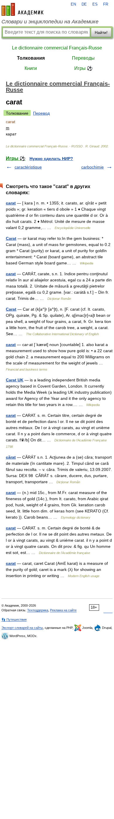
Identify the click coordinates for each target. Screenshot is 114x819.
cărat (11, 457)
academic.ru (22, 9)
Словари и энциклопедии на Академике (50, 22)
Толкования (31, 58)
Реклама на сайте (63, 610)
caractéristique (28, 167)
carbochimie (92, 167)
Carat (11, 238)
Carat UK (14, 380)
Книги (31, 68)
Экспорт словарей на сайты (22, 627)
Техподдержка (37, 610)
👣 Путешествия (14, 619)
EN (73, 4)
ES (95, 4)
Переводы (83, 58)
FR (105, 4)
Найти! (101, 32)
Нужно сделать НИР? (51, 158)
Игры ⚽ (83, 68)
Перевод (41, 113)
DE (84, 4)
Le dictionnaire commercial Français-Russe (57, 47)
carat (11, 203)
